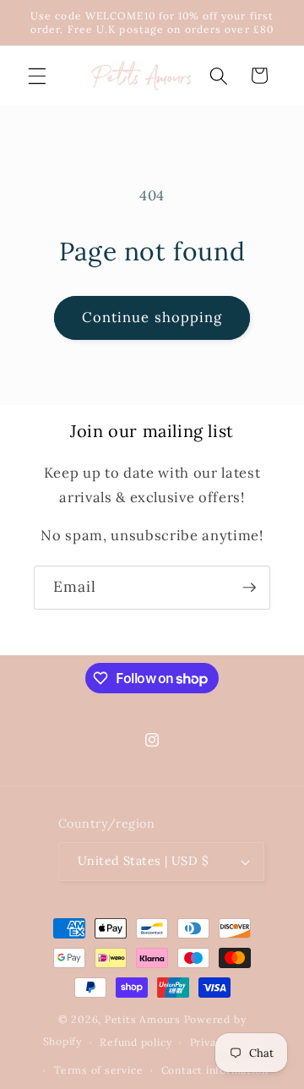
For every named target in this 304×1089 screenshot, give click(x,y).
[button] (37, 75)
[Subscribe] (249, 588)
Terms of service (98, 1070)
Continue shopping (152, 317)
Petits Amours (143, 1019)
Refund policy (135, 1042)
